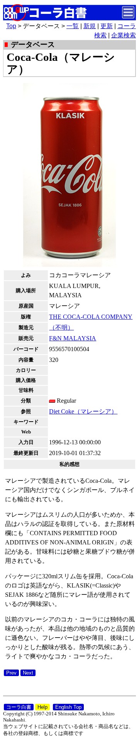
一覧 (72, 26)
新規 (89, 26)
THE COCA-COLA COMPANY (90, 316)
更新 (106, 26)
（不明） (61, 327)
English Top (68, 707)
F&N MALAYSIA (72, 338)
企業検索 (123, 35)
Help (42, 707)
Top (11, 26)
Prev (11, 673)
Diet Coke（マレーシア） (83, 411)
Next (28, 673)
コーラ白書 (18, 707)
